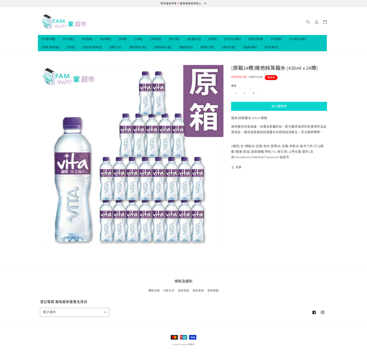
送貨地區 (183, 290)
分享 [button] (238, 167)
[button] (308, 22)
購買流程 (154, 290)
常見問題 (212, 290)
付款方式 (168, 290)
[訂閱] (105, 312)
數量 (233, 85)
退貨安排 (198, 290)
